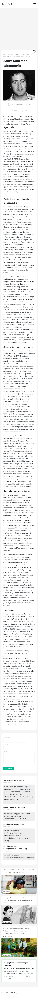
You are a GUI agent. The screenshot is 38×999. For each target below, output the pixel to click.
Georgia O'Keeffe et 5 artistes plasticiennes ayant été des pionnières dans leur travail (17, 900)
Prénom (6, 738)
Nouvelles (6, 891)
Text (5, 751)
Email (5, 745)
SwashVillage (8, 4)
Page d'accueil (8, 54)
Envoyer (8, 768)
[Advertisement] (19, 28)
